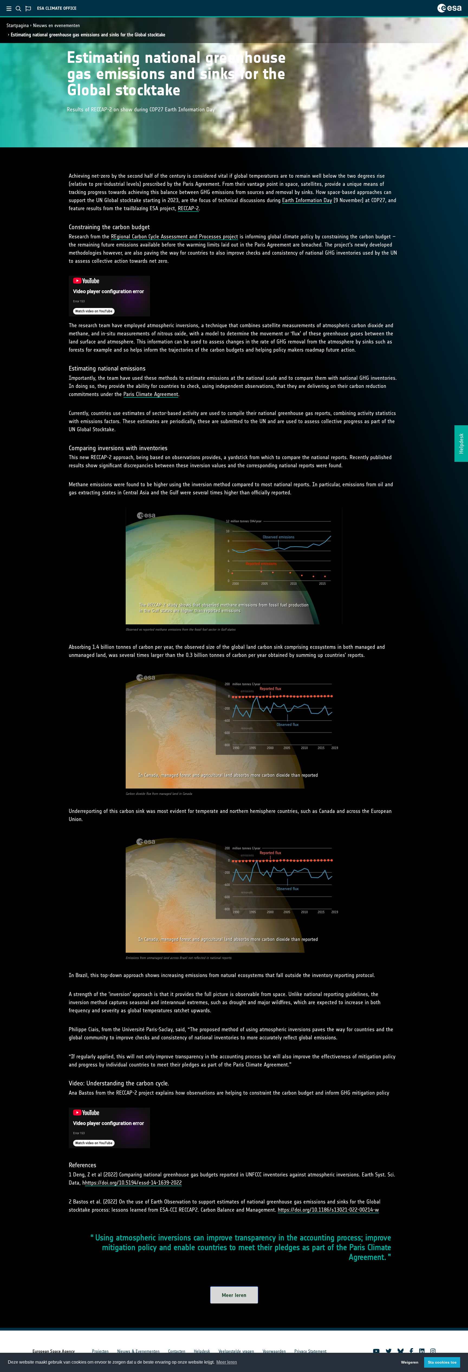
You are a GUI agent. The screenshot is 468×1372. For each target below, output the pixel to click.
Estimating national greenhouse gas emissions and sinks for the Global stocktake (88, 34)
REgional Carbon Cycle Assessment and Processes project (174, 236)
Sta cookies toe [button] (442, 1362)
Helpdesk (202, 1351)
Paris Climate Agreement (150, 394)
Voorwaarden (274, 1351)
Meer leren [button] (226, 1362)
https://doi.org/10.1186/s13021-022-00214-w (328, 1209)
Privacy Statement (310, 1351)
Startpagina (17, 25)
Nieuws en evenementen (56, 25)
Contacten (176, 1351)
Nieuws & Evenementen (138, 1351)
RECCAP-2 (188, 208)
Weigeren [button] (409, 1362)
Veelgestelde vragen (236, 1351)
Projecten (100, 1351)
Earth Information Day (307, 200)
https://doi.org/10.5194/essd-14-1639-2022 (133, 1182)
